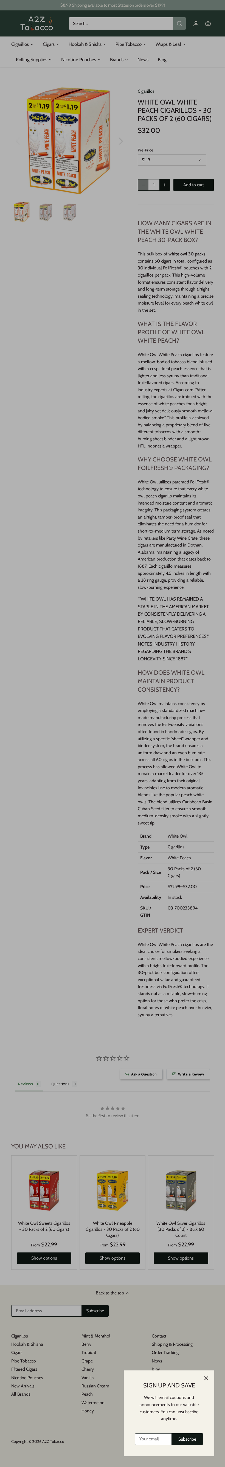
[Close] (206, 1378)
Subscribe (187, 1439)
